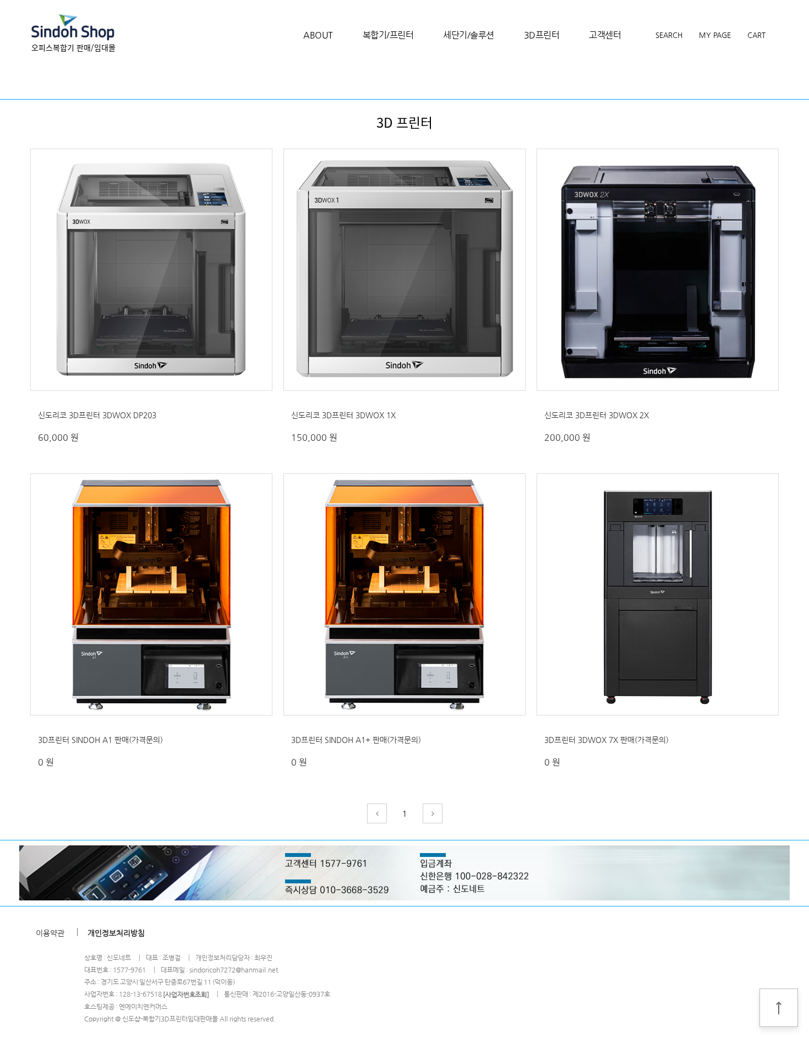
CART (756, 35)
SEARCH (668, 35)
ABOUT (318, 35)
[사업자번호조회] (186, 994)
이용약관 (50, 932)
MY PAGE (715, 35)
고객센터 (605, 35)
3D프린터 (542, 35)
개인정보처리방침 (116, 932)
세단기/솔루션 (468, 35)
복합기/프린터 (388, 35)
